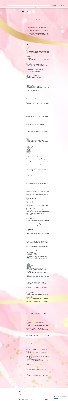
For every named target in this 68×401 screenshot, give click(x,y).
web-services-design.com (38, 22)
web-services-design (30, 399)
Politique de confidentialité (22, 17)
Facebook (36, 0)
